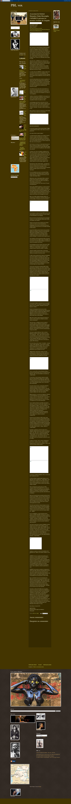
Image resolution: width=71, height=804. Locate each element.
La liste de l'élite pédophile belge (25, 154)
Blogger (40, 786)
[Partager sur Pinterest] (47, 613)
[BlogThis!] (44, 613)
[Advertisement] (40, 656)
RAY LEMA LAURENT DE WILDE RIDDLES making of (22, 148)
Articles (13, 137)
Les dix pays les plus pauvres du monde (22, 81)
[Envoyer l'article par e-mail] (41, 613)
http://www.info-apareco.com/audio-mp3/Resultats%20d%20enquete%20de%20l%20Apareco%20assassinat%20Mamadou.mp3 (40, 29)
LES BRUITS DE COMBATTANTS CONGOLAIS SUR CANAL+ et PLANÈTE (22, 144)
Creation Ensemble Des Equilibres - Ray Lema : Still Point (45, 752)
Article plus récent (32, 664)
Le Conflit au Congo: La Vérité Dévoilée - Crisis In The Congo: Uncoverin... (48, 757)
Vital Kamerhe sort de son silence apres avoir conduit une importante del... (48, 754)
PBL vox (17, 5)
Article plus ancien (47, 664)
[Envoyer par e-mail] (43, 613)
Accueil (39, 664)
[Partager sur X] (45, 613)
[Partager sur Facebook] (46, 613)
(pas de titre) (24, 91)
